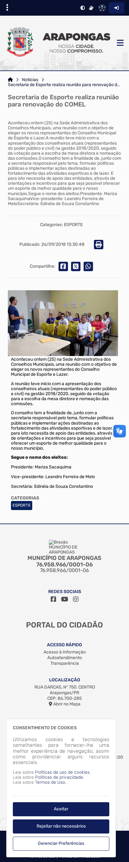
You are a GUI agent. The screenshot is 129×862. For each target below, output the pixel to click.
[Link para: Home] (10, 79)
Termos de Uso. (50, 782)
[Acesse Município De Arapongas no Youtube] (64, 599)
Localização (64, 680)
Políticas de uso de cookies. (62, 772)
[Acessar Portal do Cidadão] (57, 43)
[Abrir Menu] (119, 43)
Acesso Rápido (64, 645)
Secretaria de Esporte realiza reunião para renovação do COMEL (64, 84)
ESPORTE (22, 505)
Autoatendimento (64, 657)
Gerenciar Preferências (61, 843)
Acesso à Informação (65, 652)
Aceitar (61, 809)
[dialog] (61, 788)
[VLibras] (91, 7)
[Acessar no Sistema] (116, 7)
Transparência (64, 663)
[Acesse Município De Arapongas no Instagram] (76, 599)
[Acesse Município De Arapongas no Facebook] (53, 599)
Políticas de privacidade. (59, 777)
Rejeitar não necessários (61, 826)
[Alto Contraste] (83, 7)
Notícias (30, 79)
